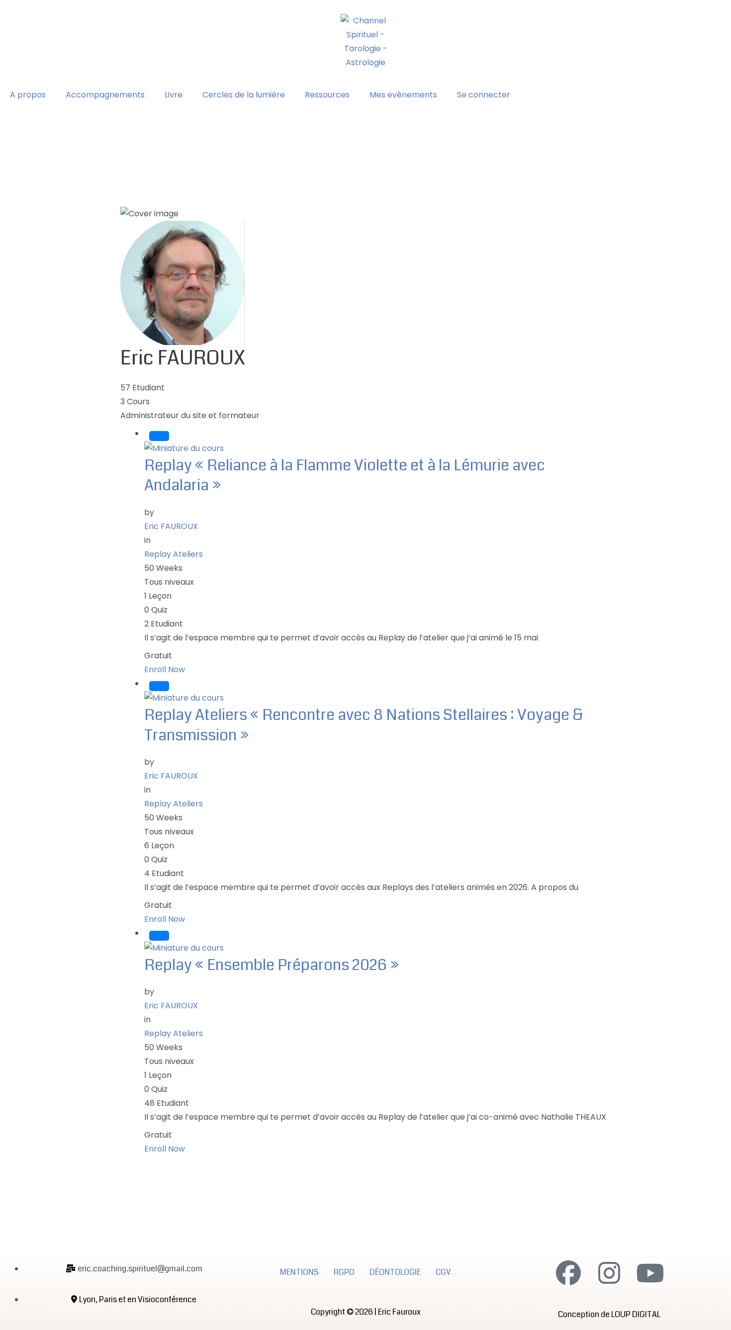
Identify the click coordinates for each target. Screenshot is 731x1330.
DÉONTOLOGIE (395, 1272)
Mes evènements (403, 94)
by (149, 512)
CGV (443, 1272)
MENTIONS (299, 1272)
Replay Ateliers (173, 554)
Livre (174, 94)
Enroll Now (164, 669)
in (147, 540)
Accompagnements (105, 94)
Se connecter (483, 94)
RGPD (344, 1272)
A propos (28, 94)
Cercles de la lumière (243, 94)
